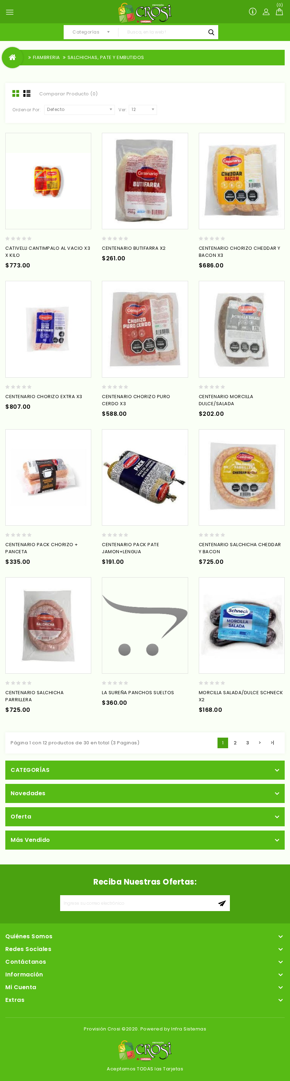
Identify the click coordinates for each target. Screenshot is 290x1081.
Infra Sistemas (188, 1029)
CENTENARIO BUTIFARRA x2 (134, 248)
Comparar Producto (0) (68, 93)
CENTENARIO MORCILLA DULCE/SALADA (226, 400)
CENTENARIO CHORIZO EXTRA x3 (43, 396)
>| (272, 742)
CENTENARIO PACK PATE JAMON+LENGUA (130, 548)
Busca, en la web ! (211, 32)
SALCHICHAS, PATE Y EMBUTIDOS (106, 57)
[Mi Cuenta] (266, 11)
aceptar (222, 903)
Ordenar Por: (26, 110)
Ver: (122, 110)
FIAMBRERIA (46, 57)
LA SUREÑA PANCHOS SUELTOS (138, 692)
